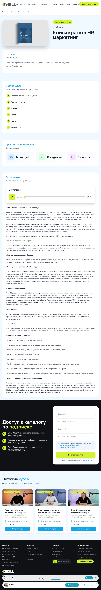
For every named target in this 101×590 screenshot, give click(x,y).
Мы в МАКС (55, 557)
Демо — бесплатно (89, 4)
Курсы (13, 12)
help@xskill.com (57, 551)
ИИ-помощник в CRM (9, 557)
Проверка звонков (8, 565)
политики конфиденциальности (69, 446)
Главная (5, 12)
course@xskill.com (85, 460)
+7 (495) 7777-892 (58, 549)
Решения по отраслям (34, 554)
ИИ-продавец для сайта (10, 549)
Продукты (44, 4)
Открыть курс (17, 529)
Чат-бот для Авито (8, 551)
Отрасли (54, 4)
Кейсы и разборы (32, 549)
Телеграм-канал (57, 554)
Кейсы (62, 4)
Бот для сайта (20, 4)
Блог (68, 4)
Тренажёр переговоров (10, 562)
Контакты (76, 4)
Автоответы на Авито (9, 554)
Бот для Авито (32, 4)
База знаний (6, 560)
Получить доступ (75, 455)
